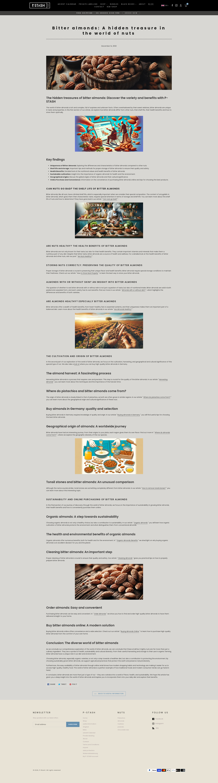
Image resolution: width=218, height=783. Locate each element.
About (85, 739)
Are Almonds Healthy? (123, 309)
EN (166, 5)
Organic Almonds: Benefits (127, 540)
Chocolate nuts (123, 730)
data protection (88, 750)
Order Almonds (100, 614)
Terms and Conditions (91, 744)
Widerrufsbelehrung (90, 753)
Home (85, 718)
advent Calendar (89, 733)
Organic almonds (141, 523)
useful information (89, 724)
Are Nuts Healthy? (85, 256)
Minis (85, 730)
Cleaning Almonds (125, 558)
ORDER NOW (131, 13)
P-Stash (42, 770)
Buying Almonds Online (130, 631)
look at (76, 364)
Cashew (121, 724)
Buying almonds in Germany (129, 415)
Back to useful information (111, 694)
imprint (85, 747)
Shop (85, 721)
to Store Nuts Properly (89, 273)
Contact (86, 742)
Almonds (121, 721)
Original (86, 727)
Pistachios (121, 718)
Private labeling (88, 736)
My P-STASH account (90, 756)
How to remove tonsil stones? (154, 488)
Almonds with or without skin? (133, 290)
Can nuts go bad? (110, 199)
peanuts (121, 727)
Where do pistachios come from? (156, 397)
